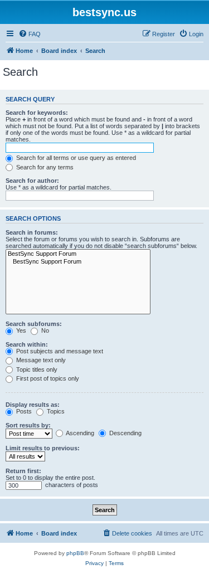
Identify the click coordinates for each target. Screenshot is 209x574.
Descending (125, 433)
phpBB (75, 553)
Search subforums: (34, 323)
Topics (55, 411)
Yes (20, 330)
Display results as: (33, 404)
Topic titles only (35, 369)
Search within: (27, 344)
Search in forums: (32, 232)
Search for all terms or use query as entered (75, 157)
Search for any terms (44, 167)
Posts (23, 411)
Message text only (40, 360)
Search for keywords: (37, 112)
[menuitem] (29, 34)
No (44, 330)
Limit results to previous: (43, 448)
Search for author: (32, 180)
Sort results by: (28, 425)
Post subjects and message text (58, 351)
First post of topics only (46, 378)
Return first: (23, 471)
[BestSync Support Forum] (78, 254)
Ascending (79, 433)
